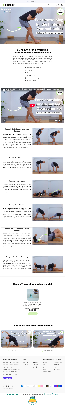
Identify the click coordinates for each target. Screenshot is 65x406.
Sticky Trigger (25, 362)
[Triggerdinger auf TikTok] (8, 386)
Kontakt (44, 367)
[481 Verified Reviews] (32, 405)
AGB (44, 364)
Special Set (35, 367)
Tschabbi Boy (25, 367)
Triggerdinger (11, 388)
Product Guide (56, 364)
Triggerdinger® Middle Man (32, 302)
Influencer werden (57, 369)
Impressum (45, 362)
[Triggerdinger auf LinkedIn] (12, 386)
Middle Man (35, 362)
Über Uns (45, 369)
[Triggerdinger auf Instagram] (6, 386)
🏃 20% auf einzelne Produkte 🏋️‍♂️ (32, 1)
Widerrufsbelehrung (58, 362)
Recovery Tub (36, 366)
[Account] (59, 5)
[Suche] (56, 5)
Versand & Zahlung (47, 371)
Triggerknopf (35, 364)
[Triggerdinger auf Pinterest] (5, 386)
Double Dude (25, 364)
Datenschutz (45, 366)
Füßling (24, 366)
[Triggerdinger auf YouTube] (10, 386)
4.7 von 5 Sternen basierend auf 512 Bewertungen (31, 394)
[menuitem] (19, 5)
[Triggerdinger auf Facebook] (3, 386)
